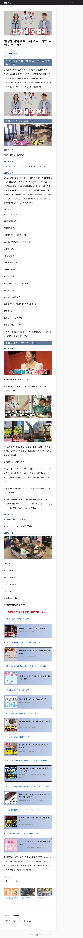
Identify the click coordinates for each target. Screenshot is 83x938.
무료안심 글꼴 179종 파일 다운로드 (17, 690)
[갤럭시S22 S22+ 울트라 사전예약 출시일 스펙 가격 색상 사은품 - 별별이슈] (28, 798)
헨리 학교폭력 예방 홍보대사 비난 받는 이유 (20, 713)
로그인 (21, 921)
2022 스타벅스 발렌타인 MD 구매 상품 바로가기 (22, 833)
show (15, 53)
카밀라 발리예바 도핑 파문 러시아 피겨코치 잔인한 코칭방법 (26, 761)
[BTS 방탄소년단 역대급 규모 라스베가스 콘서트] (11, 892)
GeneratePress (49, 935)
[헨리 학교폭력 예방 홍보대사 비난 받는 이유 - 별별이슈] (28, 725)
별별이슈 (7, 2)
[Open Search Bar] (76, 2)
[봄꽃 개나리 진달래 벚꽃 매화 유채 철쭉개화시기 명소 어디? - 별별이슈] (28, 678)
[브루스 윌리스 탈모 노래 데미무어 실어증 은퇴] (44, 892)
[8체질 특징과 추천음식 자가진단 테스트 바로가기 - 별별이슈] (28, 654)
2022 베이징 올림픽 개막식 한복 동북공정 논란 (22, 810)
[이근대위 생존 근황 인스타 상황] (28, 892)
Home (71, 2)
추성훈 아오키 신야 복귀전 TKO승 (17, 619)
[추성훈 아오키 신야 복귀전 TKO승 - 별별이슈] (28, 631)
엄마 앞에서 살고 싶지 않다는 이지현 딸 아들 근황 (22, 737)
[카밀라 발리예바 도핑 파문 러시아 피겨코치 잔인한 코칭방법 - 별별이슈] (28, 773)
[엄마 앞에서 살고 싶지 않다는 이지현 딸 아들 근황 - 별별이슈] (28, 749)
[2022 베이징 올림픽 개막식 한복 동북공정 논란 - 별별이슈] (28, 822)
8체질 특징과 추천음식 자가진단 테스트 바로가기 (22, 642)
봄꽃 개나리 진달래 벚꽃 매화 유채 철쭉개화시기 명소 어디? (26, 666)
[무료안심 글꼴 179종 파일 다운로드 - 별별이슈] (28, 702)
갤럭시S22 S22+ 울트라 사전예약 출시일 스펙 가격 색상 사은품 (28, 786)
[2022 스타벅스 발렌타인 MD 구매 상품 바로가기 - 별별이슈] (28, 845)
